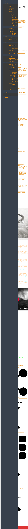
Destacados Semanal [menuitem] (13, 40)
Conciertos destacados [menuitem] (13, 53)
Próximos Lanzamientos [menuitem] (13, 59)
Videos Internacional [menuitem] (13, 39)
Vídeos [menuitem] (6, 36)
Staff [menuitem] (10, 95)
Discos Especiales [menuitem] (12, 76)
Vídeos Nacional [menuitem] (12, 37)
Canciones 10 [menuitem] (11, 12)
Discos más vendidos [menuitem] (16, 79)
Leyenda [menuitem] (6, 92)
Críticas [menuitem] (6, 3)
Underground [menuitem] (11, 14)
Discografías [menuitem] (11, 16)
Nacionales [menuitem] (11, 28)
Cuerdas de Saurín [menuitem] (12, 65)
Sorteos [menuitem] (10, 83)
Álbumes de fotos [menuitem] (12, 45)
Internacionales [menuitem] (12, 31)
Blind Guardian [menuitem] (15, 19)
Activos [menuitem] (13, 84)
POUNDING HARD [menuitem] (12, 67)
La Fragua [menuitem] (11, 87)
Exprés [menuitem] (10, 6)
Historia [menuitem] (10, 94)
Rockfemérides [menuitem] (12, 61)
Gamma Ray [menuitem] (14, 17)
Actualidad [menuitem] (7, 55)
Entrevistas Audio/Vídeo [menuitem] (13, 30)
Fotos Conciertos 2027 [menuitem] (16, 48)
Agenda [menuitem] (10, 51)
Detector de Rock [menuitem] (12, 58)
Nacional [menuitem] (10, 5)
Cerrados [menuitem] (14, 86)
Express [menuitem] (10, 9)
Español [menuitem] (14, 33)
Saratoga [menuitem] (14, 23)
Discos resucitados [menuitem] (16, 81)
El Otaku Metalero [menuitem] (12, 75)
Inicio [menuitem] (6, 1)
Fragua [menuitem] (6, 62)
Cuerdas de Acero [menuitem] (12, 64)
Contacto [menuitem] (6, 97)
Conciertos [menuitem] (7, 42)
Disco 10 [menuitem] (10, 11)
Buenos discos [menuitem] (15, 78)
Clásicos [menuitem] (14, 73)
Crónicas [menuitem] (10, 44)
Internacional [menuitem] (11, 8)
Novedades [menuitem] (14, 72)
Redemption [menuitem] (14, 22)
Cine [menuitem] (9, 70)
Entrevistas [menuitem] (7, 26)
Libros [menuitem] (10, 89)
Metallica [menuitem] (14, 20)
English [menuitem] (13, 34)
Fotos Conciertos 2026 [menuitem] (16, 47)
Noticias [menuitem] (10, 56)
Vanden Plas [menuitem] (14, 25)
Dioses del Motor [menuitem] (12, 69)
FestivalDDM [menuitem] (11, 50)
